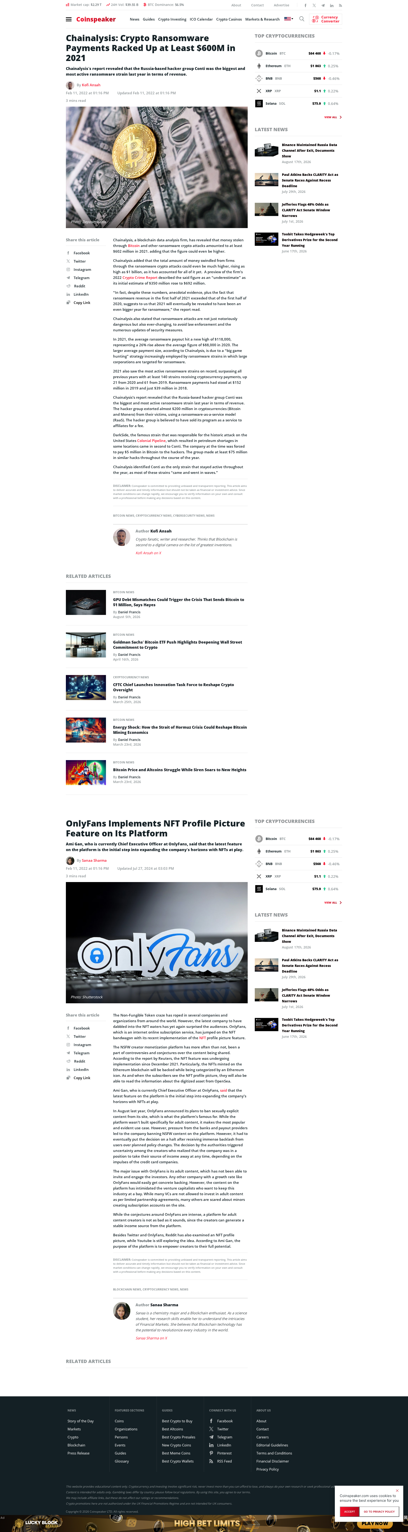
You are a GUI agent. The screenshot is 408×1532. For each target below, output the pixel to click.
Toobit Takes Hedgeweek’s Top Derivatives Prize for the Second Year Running (310, 240)
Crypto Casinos (229, 19)
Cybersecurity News (189, 516)
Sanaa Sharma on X (151, 1338)
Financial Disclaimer (272, 1461)
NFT (202, 1037)
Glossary (122, 1461)
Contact (257, 5)
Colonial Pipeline (151, 440)
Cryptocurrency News (154, 516)
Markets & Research (262, 19)
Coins (119, 1421)
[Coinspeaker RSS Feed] (340, 5)
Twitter (80, 261)
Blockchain (76, 1445)
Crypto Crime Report (140, 277)
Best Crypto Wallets (178, 1461)
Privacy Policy (267, 1469)
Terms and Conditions (274, 1453)
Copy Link (81, 302)
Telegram (81, 277)
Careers (262, 1437)
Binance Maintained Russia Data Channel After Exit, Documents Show (309, 150)
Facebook (82, 253)
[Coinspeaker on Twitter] (314, 5)
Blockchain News (127, 1289)
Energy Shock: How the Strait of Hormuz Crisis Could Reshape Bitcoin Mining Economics (180, 730)
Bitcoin (134, 245)
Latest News (271, 129)
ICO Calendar (201, 19)
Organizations (126, 1429)
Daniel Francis (129, 612)
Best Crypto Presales (178, 1437)
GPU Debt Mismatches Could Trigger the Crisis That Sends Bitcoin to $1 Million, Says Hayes (178, 602)
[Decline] (397, 1490)
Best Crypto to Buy (177, 1421)
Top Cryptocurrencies (285, 36)
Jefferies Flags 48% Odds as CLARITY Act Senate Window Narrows (306, 210)
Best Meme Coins (176, 1453)
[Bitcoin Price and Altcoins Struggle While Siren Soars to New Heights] (86, 773)
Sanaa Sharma (94, 860)
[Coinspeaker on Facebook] (305, 5)
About (236, 5)
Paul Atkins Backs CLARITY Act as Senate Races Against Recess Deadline (310, 180)
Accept (349, 1511)
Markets (74, 1429)
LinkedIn (81, 294)
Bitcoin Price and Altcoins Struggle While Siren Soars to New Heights (179, 769)
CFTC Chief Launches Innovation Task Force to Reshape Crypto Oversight (173, 687)
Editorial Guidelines (272, 1445)
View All (330, 117)
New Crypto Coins (176, 1445)
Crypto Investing (172, 19)
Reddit (79, 286)
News (134, 19)
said (223, 1090)
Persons (121, 1437)
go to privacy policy (379, 1511)
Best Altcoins (172, 1429)
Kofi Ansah (91, 84)
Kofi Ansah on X (148, 552)
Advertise (281, 5)
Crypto (73, 1437)
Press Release (78, 1453)
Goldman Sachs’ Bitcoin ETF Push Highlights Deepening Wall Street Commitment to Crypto (177, 645)
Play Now (375, 1523)
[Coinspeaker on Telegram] (323, 5)
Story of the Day (81, 1421)
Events (120, 1445)
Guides (149, 19)
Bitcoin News (123, 516)
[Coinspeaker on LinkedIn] (331, 5)
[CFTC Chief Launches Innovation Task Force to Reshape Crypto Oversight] (86, 688)
